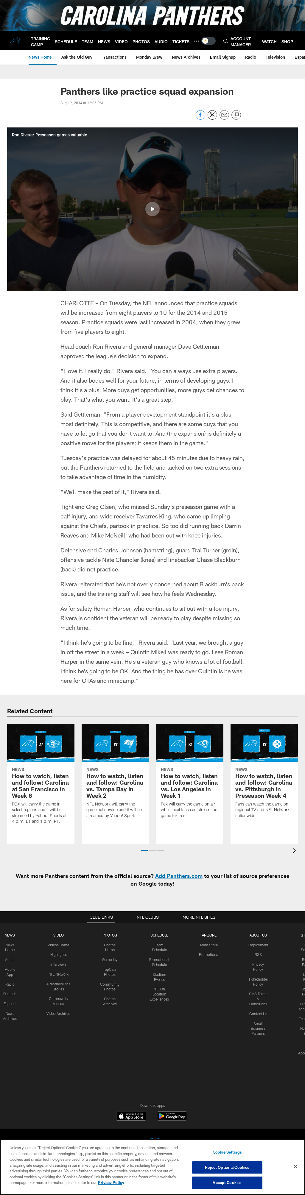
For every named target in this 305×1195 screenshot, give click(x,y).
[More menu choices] (196, 41)
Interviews (58, 964)
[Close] (295, 1166)
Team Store (209, 945)
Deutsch (9, 994)
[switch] (208, 41)
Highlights (58, 954)
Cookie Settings (227, 1152)
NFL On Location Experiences (159, 994)
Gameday (109, 959)
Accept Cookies (227, 1182)
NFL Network (59, 974)
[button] (152, 209)
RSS (258, 954)
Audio (10, 959)
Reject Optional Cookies (227, 1167)
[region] (152, 1167)
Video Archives (58, 1013)
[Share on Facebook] (200, 118)
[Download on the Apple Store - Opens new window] (131, 1117)
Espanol (10, 1003)
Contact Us (258, 1014)
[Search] (225, 41)
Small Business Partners (258, 1028)
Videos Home (58, 945)
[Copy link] (236, 115)
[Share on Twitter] (212, 118)
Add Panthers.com (179, 876)
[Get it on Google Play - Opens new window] (172, 1119)
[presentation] (295, 851)
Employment (258, 945)
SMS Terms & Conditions (258, 999)
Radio (10, 984)
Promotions (208, 954)
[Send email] (224, 118)
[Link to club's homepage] (15, 41)
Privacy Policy (111, 1182)
